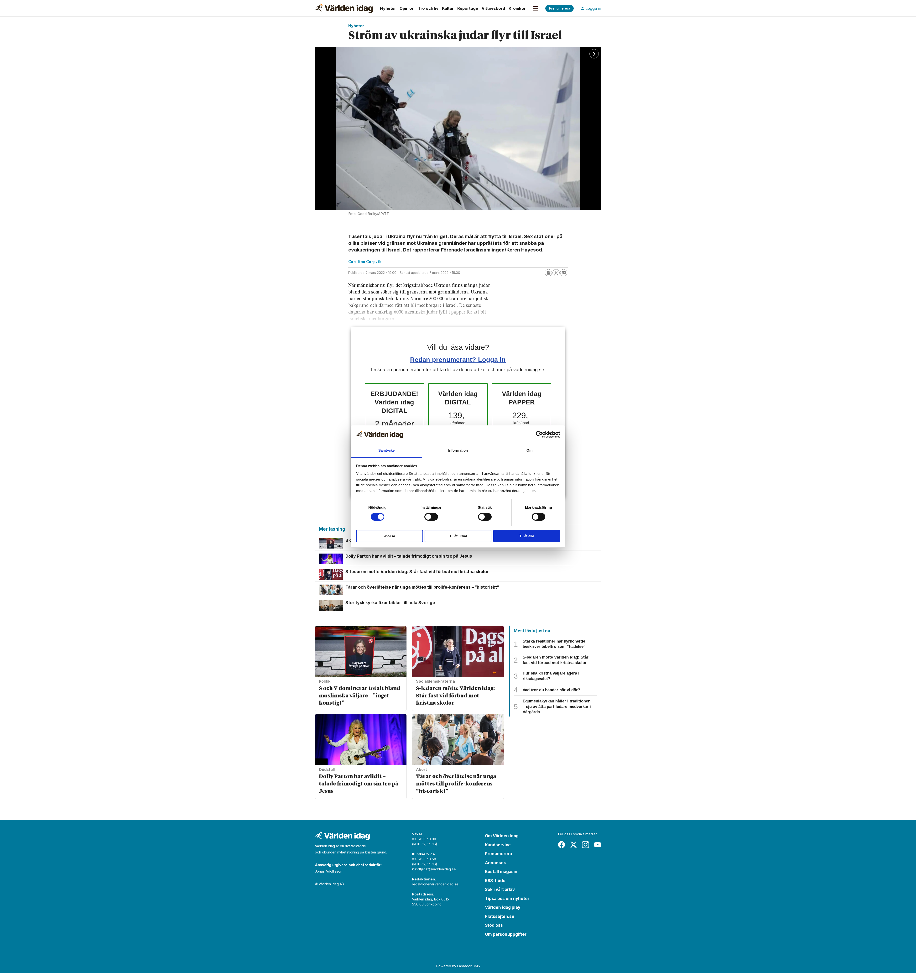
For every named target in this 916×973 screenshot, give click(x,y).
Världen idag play (502, 907)
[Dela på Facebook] (548, 272)
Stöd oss (494, 925)
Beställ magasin (501, 871)
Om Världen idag (502, 835)
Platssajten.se (499, 916)
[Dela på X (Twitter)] (556, 272)
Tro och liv (428, 8)
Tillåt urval (458, 536)
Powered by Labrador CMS (458, 966)
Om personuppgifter (505, 934)
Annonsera (496, 862)
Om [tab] (529, 450)
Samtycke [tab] (386, 450)
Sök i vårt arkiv (500, 889)
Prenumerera (498, 853)
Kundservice (498, 844)
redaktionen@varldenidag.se (435, 884)
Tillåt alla (526, 536)
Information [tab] (458, 450)
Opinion (407, 8)
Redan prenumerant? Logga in (458, 359)
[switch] (431, 517)
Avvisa (389, 536)
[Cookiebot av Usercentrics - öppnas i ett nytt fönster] (539, 434)
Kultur (448, 8)
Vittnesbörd (493, 8)
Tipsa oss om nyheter (507, 898)
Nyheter (388, 8)
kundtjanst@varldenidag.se (434, 869)
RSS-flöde (495, 880)
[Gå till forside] (344, 8)
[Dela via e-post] (563, 272)
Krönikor (517, 8)
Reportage (467, 8)
